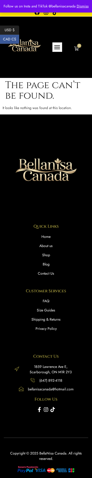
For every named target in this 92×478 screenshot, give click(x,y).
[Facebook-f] (39, 409)
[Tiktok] (52, 409)
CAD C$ (11, 39)
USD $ (12, 29)
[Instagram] (46, 409)
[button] (57, 47)
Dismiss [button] (83, 6)
